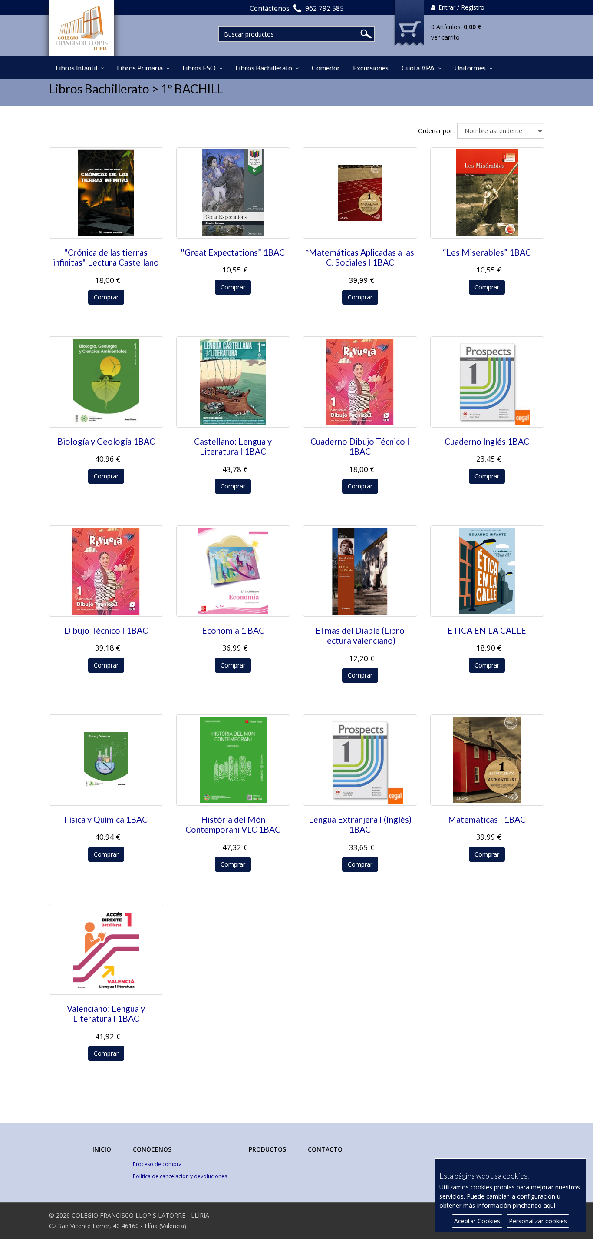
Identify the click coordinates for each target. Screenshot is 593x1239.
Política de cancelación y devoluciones (180, 1176)
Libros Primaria (140, 67)
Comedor (326, 67)
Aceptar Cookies (477, 1221)
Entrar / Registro (460, 7)
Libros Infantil (76, 67)
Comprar (106, 297)
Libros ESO (199, 67)
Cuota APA (418, 67)
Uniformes (470, 67)
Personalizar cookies (538, 1221)
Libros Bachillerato (263, 67)
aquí (549, 1205)
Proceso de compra (157, 1164)
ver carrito (445, 37)
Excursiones (371, 67)
